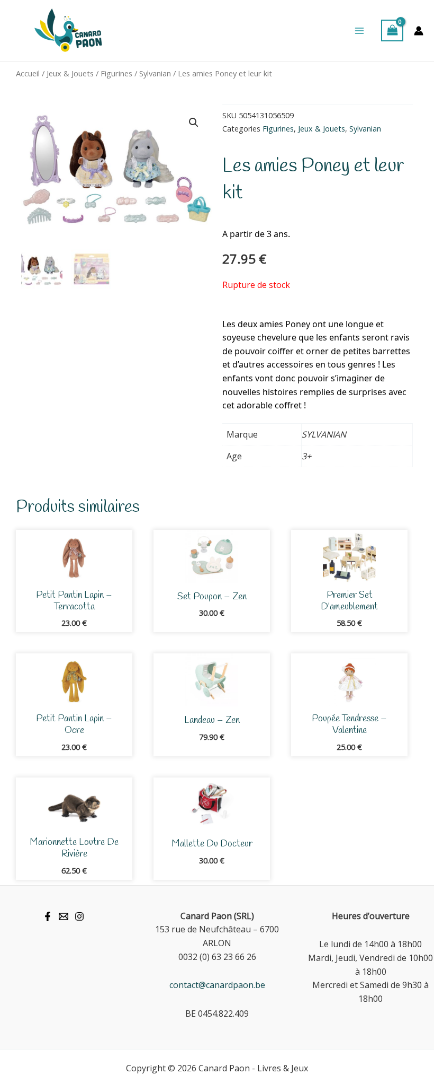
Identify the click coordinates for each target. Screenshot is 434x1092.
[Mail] (63, 916)
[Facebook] (47, 916)
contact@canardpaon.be (217, 985)
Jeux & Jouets (70, 73)
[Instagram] (79, 916)
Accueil (28, 73)
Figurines (116, 73)
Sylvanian (155, 73)
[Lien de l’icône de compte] (418, 31)
